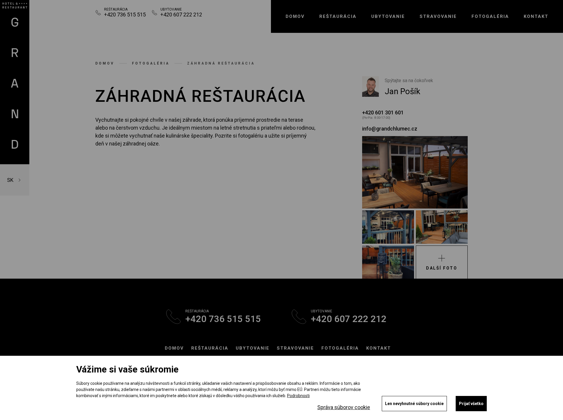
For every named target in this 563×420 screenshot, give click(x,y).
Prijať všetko (471, 403)
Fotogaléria (490, 16)
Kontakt (536, 16)
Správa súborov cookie (343, 407)
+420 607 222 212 (181, 14)
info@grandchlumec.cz (389, 129)
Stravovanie (438, 16)
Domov (295, 16)
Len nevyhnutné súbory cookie (414, 403)
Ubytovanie (388, 16)
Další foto (441, 268)
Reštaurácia (209, 348)
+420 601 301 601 (383, 112)
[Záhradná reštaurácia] (415, 172)
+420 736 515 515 (125, 14)
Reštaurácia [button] (338, 16)
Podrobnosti (298, 395)
